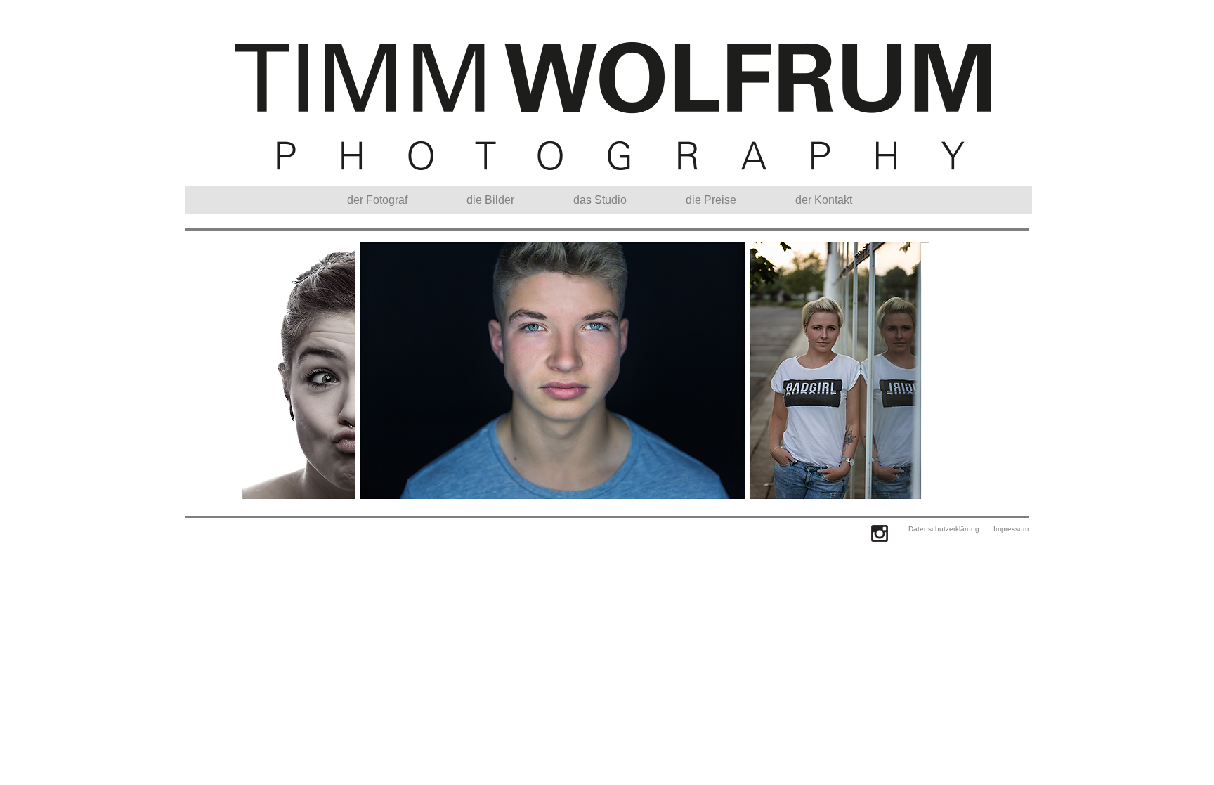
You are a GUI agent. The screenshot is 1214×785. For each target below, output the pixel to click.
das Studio (600, 200)
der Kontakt (823, 200)
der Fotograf (377, 200)
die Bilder (490, 200)
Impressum (1011, 529)
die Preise (711, 200)
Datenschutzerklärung (943, 529)
